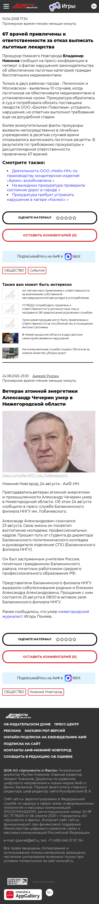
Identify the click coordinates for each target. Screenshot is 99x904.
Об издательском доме (27, 724)
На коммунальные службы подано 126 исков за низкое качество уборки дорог (56, 351)
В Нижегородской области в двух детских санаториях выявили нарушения (52, 336)
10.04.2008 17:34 (15, 19)
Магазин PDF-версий (45, 731)
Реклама (12, 731)
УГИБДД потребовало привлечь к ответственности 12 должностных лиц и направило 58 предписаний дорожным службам (57, 308)
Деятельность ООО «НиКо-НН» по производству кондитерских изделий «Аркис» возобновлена (43, 176)
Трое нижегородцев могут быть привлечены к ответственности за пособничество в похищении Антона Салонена (57, 323)
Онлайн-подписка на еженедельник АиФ (45, 737)
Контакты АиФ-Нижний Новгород (37, 750)
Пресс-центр (66, 724)
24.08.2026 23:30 (15, 376)
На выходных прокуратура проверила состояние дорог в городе (46, 187)
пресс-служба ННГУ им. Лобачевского (35, 475)
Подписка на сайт (22, 744)
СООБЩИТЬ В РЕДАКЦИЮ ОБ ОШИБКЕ (38, 757)
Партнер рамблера (43, 881)
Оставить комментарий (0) (50, 235)
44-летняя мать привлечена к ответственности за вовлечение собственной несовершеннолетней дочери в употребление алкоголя (46, 296)
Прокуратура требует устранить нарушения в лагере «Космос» (40, 197)
